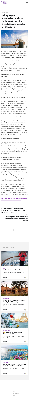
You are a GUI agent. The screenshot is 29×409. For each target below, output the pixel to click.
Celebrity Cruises (23, 11)
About (14, 395)
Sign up (14, 391)
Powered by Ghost (14, 399)
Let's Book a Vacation (14, 393)
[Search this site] (24, 2)
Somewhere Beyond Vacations (10, 11)
